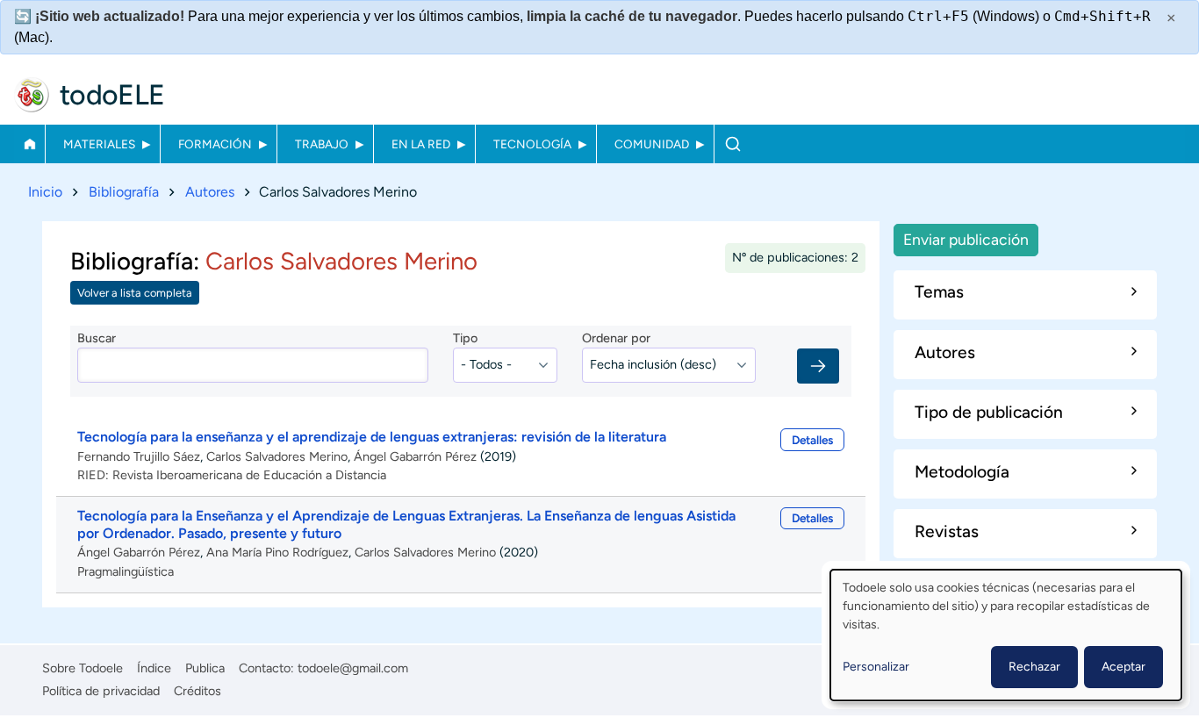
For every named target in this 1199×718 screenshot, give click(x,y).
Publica (205, 668)
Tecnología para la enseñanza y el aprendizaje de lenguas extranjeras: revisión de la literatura (371, 436)
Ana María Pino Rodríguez (277, 552)
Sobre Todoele (82, 668)
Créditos (197, 691)
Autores (209, 191)
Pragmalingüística (125, 571)
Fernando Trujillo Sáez (138, 456)
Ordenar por (616, 338)
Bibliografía (124, 191)
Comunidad (651, 144)
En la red (420, 144)
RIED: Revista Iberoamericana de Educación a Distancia (231, 475)
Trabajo (321, 144)
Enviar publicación (966, 239)
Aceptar (1123, 666)
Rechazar (1034, 666)
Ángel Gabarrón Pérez (415, 456)
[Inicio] (31, 94)
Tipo (465, 338)
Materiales (99, 144)
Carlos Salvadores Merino (277, 456)
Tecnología (532, 144)
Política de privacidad (101, 691)
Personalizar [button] (876, 666)
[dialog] (1005, 635)
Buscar (732, 144)
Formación (215, 144)
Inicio (29, 144)
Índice (154, 668)
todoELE (112, 94)
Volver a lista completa (134, 292)
